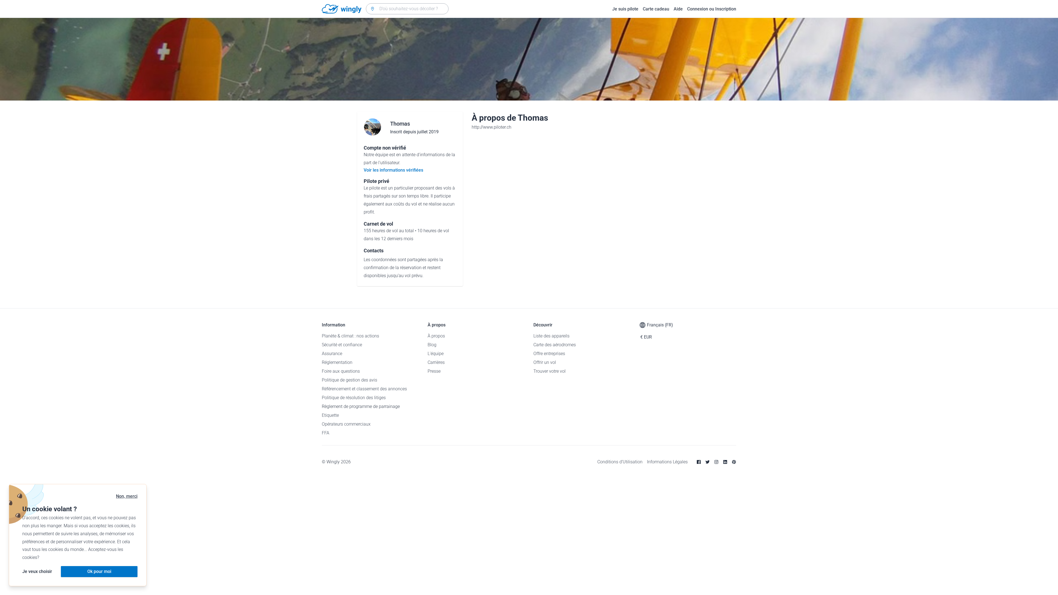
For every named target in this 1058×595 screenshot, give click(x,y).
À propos (436, 336)
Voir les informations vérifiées (393, 170)
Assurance (332, 353)
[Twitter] (707, 462)
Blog (432, 344)
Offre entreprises (549, 353)
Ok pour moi (99, 571)
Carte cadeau (656, 9)
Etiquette (330, 415)
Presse (434, 371)
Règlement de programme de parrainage (361, 406)
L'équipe (436, 353)
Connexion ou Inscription (711, 9)
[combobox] (407, 8)
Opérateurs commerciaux (346, 424)
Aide (678, 9)
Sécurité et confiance (342, 344)
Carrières (436, 362)
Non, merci (126, 496)
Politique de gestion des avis (349, 380)
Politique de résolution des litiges (354, 397)
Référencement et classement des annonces (364, 388)
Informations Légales (667, 461)
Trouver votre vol (549, 371)
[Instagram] (716, 462)
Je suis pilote (625, 9)
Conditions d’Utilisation (620, 461)
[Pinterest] (734, 462)
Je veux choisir (37, 571)
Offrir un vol (544, 362)
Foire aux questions (341, 371)
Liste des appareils (551, 336)
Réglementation (337, 362)
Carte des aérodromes (554, 344)
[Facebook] (699, 462)
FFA (325, 433)
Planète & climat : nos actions (350, 336)
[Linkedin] (725, 462)
